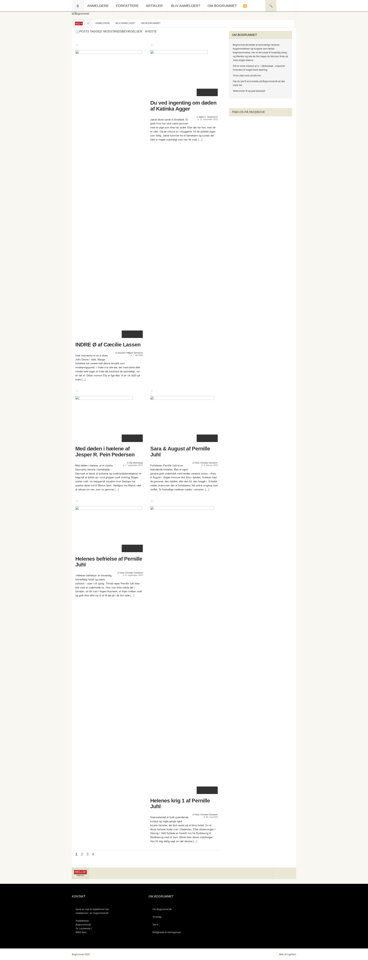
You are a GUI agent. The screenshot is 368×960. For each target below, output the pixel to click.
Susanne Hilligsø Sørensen (130, 353)
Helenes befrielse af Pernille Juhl (108, 562)
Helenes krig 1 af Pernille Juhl (180, 804)
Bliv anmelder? (185, 6)
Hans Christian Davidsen (206, 463)
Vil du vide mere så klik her (247, 75)
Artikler (154, 6)
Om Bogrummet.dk (162, 909)
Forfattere (127, 6)
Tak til (155, 924)
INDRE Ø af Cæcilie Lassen (107, 345)
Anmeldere (98, 6)
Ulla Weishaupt (136, 463)
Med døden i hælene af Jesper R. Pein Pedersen (105, 452)
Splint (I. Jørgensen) (208, 117)
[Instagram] (279, 873)
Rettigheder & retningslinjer (166, 932)
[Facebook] (285, 873)
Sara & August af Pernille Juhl (180, 452)
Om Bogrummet (222, 6)
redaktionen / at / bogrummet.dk (92, 913)
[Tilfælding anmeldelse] (245, 6)
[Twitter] (290, 873)
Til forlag (156, 916)
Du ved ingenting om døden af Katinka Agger (183, 106)
